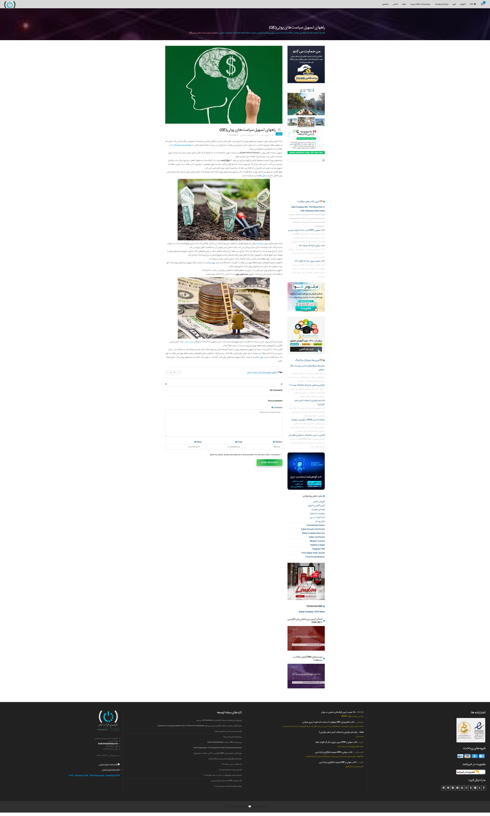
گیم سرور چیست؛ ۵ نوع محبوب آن (230, 769)
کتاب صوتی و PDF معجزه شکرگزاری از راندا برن (333, 752)
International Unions (316, 525)
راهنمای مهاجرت (318, 509)
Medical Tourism (317, 541)
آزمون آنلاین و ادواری (316, 505)
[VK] (452, 788)
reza (362, 732)
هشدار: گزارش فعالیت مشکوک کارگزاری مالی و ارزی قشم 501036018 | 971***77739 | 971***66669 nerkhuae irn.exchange (200, 726)
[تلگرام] (457, 788)
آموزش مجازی (319, 501)
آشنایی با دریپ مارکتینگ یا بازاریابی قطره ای (307, 435)
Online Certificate (317, 537)
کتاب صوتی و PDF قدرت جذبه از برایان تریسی (306, 230)
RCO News (320, 612)
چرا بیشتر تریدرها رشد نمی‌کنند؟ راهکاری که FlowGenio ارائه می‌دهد (219, 720)
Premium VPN (81, 775)
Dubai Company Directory (313, 533)
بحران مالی (262, 372)
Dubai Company (306, 612)
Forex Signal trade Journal (313, 552)
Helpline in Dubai (317, 545)
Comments (233, 135)
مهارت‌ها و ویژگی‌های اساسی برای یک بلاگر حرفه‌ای (225, 758)
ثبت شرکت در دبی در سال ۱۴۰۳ (231, 764)
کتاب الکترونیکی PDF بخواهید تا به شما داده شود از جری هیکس (328, 722)
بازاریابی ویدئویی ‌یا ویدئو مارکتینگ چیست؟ (307, 385)
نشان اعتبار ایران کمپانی (111, 769)
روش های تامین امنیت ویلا (232, 737)
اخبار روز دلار (320, 521)
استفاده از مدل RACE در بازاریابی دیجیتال (308, 419)
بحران (263, 175)
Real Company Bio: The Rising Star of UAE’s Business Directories (218, 748)
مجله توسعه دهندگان (242, 32)
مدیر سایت (264, 135)
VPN (71, 775)
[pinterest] (448, 788)
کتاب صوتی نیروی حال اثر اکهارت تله (310, 261)
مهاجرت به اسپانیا (317, 513)
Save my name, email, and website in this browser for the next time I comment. (244, 454)
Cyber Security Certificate (313, 529)
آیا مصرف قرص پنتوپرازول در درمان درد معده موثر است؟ (223, 775)
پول (213, 262)
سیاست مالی (252, 372)
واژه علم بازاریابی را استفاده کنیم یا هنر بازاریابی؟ (338, 732)
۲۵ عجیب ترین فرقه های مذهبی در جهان (338, 712)
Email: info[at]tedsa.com (108, 743)
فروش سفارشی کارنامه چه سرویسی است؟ (228, 786)
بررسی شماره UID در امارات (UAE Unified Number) (224, 742)
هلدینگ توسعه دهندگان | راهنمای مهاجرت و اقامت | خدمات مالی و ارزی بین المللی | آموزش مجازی (288, 32)
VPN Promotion (96, 775)
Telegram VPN (318, 549)
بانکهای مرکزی (272, 372)
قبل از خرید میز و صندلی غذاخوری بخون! (228, 731)
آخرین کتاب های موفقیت (308, 201)
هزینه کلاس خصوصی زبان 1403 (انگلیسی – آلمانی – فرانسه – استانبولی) (217, 753)
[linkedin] (443, 788)
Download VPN (113, 775)
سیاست (259, 243)
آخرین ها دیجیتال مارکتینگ (307, 360)
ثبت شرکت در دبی (317, 517)
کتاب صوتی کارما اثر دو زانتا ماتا (312, 245)
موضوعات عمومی (225, 32)
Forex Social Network (315, 556)
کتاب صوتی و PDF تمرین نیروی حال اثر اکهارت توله (336, 742)
